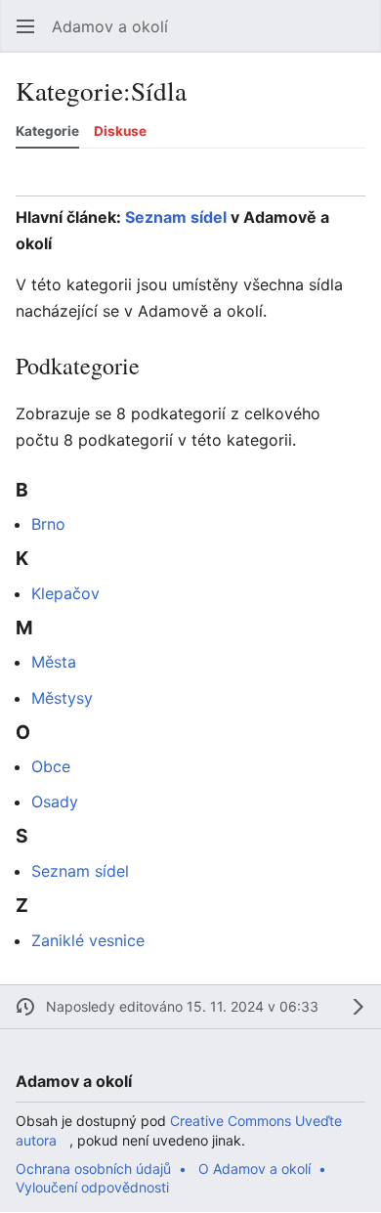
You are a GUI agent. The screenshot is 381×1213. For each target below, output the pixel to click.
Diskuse (120, 131)
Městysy (62, 698)
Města (53, 661)
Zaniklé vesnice (88, 940)
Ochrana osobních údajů (93, 1168)
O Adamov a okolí (254, 1168)
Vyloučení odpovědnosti (92, 1187)
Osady (54, 801)
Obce (50, 766)
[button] (25, 26)
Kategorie (47, 131)
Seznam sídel (176, 217)
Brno (48, 524)
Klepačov (65, 593)
